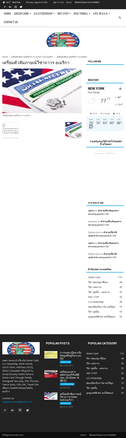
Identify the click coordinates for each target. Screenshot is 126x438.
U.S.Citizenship (43, 13)
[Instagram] (15, 7)
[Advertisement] (105, 171)
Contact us (11, 22)
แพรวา (91, 210)
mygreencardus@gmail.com (17, 401)
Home (7, 13)
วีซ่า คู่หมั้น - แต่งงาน (99, 292)
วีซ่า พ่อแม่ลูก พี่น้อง (98, 282)
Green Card (21, 13)
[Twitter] (21, 7)
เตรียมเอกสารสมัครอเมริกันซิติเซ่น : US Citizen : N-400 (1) (69, 376)
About (69, 2)
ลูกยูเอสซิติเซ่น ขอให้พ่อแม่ (101, 316)
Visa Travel (81, 13)
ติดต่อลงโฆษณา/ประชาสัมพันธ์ (87, 2)
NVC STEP (62, 13)
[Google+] (10, 7)
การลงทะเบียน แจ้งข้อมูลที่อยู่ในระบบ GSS (70, 355)
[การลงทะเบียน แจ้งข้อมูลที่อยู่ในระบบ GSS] (50, 354)
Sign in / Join (58, 2)
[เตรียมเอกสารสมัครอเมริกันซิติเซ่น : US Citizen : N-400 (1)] (50, 374)
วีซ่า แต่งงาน (94, 287)
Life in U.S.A (100, 13)
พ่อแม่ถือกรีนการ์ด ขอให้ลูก (101, 306)
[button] (120, 18)
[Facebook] (4, 7)
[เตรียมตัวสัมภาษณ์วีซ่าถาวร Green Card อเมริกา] (50, 396)
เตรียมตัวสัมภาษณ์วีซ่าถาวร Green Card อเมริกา (32, 56)
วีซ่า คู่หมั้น (93, 311)
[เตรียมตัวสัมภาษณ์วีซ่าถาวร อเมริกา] (42, 112)
